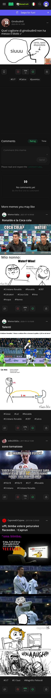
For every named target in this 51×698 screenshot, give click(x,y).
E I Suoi (17, 680)
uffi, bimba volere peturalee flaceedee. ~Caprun (20, 528)
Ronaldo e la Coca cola (17, 220)
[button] (39, 4)
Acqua (8, 299)
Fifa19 (19, 483)
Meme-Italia (13, 214)
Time (44, 141)
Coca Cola (23, 294)
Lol (17, 414)
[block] (47, 22)
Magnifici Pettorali (34, 680)
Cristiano (9, 488)
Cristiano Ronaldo (13, 289)
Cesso (7, 414)
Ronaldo (31, 289)
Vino (35, 294)
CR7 (42, 289)
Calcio (23, 79)
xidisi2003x (13, 440)
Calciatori (9, 294)
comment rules (35, 166)
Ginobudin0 (17, 21)
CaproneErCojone (16, 520)
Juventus (36, 79)
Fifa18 (8, 483)
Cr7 (13, 79)
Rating (33, 141)
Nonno (19, 299)
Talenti (6, 327)
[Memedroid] (10, 4)
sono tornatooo (12, 446)
